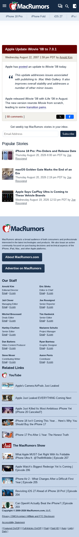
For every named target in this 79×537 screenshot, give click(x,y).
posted (23, 66)
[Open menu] (4, 6)
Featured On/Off (11, 528)
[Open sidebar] (74, 7)
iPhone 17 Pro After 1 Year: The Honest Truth (42, 434)
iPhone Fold (38, 16)
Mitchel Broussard (11, 314)
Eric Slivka (45, 286)
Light (70, 528)
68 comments (15, 116)
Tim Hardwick (47, 314)
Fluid (46, 528)
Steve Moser (8, 355)
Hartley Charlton (10, 328)
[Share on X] (60, 117)
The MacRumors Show (29, 445)
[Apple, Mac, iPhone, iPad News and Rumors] (29, 10)
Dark (4, 531)
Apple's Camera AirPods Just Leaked (37, 385)
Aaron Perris (46, 355)
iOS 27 (58, 16)
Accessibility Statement (13, 522)
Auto (64, 528)
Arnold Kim (66, 57)
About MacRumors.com (22, 257)
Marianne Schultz (49, 328)
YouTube (15, 375)
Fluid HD (54, 528)
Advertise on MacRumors (23, 268)
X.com (12, 293)
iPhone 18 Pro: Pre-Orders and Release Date (45, 151)
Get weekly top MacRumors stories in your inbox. (39, 126)
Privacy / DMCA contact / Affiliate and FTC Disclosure (28, 516)
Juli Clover (7, 300)
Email (4, 293)
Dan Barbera (8, 341)
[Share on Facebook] (70, 117)
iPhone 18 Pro (14, 16)
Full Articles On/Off (31, 528)
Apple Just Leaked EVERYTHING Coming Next (43, 397)
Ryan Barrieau (47, 341)
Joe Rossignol (47, 300)
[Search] (68, 6)
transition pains (36, 107)
